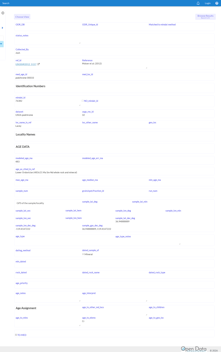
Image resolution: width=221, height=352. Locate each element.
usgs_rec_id (87, 111)
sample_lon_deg (123, 210)
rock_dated (21, 272)
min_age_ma (155, 179)
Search (5, 3)
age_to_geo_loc (156, 317)
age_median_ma (90, 179)
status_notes (22, 35)
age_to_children (156, 307)
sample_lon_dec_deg (25, 225)
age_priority (22, 283)
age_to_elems (88, 317)
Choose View (22, 16)
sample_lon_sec (23, 218)
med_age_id (21, 74)
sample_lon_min (173, 210)
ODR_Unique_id (90, 24)
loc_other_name (90, 122)
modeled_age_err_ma (92, 158)
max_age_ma (22, 179)
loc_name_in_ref (23, 122)
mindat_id (20, 97)
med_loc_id (87, 74)
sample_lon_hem (74, 218)
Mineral (88, 254)
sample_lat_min (139, 201)
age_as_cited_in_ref (25, 169)
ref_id (18, 60)
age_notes (21, 293)
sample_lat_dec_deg (125, 218)
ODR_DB (20, 24)
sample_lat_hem (73, 210)
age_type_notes (123, 236)
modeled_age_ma (24, 158)
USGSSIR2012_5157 (25, 64)
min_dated (21, 261)
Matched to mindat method (162, 24)
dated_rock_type (157, 272)
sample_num (22, 190)
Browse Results (205, 16)
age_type (20, 236)
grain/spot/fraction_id (93, 190)
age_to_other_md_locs (93, 307)
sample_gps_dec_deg (92, 225)
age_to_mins (22, 317)
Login (208, 3)
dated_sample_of (90, 250)
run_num (153, 190)
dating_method (23, 250)
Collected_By (22, 49)
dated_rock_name (90, 272)
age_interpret (89, 293)
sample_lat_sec (23, 210)
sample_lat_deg (89, 201)
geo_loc (152, 122)
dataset (19, 111)
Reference (87, 60)
